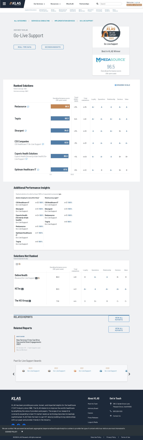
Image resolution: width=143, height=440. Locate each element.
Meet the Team (93, 404)
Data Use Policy (96, 437)
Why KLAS (69, 4)
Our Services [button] (38, 4)
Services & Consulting (40, 21)
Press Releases (93, 418)
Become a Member (134, 5)
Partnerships (84, 4)
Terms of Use (125, 437)
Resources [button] (55, 4)
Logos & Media (93, 422)
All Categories (20, 21)
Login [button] (136, 2)
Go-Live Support (86, 21)
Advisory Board (93, 408)
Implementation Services (65, 21)
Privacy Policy (111, 437)
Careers (90, 413)
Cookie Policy (11, 432)
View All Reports (119, 319)
